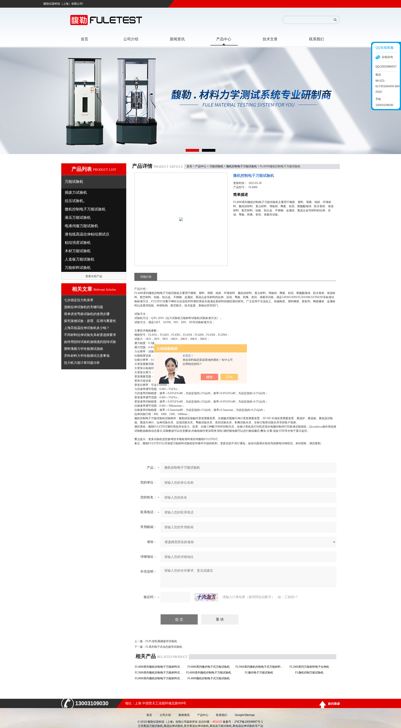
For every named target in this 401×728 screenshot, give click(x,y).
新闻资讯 (184, 715)
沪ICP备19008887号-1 (248, 721)
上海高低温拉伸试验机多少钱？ (87, 328)
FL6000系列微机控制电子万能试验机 (210, 672)
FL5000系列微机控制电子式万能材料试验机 (260, 666)
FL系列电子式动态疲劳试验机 (164, 646)
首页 (189, 166)
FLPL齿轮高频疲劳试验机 (161, 641)
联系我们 (221, 715)
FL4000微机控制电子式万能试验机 (210, 678)
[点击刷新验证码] (206, 597)
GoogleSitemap (245, 715)
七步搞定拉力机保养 (78, 300)
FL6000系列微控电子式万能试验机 (210, 666)
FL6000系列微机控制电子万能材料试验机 (159, 678)
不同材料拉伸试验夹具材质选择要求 (90, 335)
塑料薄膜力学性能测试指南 (83, 349)
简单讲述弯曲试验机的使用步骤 (87, 314)
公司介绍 (165, 715)
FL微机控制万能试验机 (310, 672)
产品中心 (200, 166)
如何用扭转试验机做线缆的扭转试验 (90, 342)
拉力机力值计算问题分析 (82, 362)
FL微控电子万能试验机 (260, 672)
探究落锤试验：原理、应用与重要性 (90, 321)
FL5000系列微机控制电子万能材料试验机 (159, 672)
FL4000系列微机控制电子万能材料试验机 (159, 666)
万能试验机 (216, 166)
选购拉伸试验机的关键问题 (83, 307)
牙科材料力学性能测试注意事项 (87, 356)
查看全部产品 (93, 276)
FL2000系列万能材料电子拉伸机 (311, 666)
